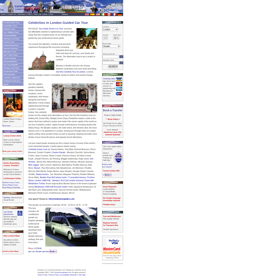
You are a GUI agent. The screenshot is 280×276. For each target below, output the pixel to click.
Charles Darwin (59, 152)
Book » (53, 251)
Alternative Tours (10, 52)
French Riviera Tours (10, 185)
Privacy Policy (54, 275)
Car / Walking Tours (11, 32)
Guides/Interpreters (11, 45)
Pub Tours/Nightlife (10, 65)
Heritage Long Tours (11, 68)
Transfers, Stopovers (11, 78)
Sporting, (7, 197)
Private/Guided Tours (11, 23)
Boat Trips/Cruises (10, 55)
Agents (6, 84)
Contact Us (11, 14)
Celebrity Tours (9, 29)
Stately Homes (42, 174)
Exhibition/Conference (11, 81)
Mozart (37, 168)
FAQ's (29, 14)
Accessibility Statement (68, 275)
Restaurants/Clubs (10, 71)
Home (3, 14)
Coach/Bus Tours (10, 26)
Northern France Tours (11, 182)
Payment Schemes (10, 48)
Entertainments (9, 74)
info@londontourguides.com (62, 199)
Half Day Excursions (11, 39)
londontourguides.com (63, 272)
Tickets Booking (9, 58)
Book (45, 14)
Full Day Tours (9, 42)
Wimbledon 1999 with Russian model (51, 187)
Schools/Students (10, 61)
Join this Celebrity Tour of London (70, 72)
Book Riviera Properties (11, 187)
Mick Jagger (33, 165)
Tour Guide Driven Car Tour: (51, 29)
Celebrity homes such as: (39, 149)
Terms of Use (42, 275)
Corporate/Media (9, 35)
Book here (6, 125)
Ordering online (109, 79)
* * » (112, 119)
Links (51, 14)
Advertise (21, 14)
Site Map (82, 275)
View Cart (37, 14)
